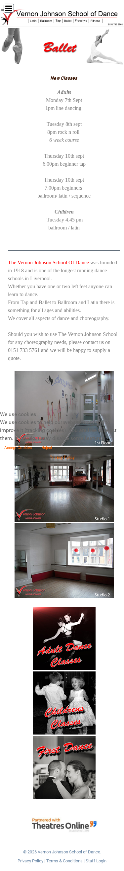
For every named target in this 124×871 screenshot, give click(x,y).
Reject (47, 447)
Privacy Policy (62, 457)
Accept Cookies (18, 447)
